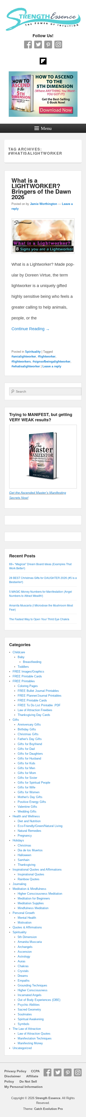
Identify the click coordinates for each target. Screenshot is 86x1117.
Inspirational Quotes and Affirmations (37, 869)
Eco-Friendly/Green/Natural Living (40, 826)
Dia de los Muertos (30, 850)
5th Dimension (27, 937)
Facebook (28, 44)
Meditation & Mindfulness (29, 889)
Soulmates (25, 1014)
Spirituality (33, 351)
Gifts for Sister (27, 777)
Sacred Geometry (29, 1009)
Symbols (23, 1024)
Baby (21, 657)
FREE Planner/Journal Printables (39, 695)
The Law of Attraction (27, 1028)
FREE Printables (24, 681)
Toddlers (23, 666)
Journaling (19, 884)
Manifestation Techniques (35, 1038)
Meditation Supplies (31, 903)
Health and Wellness (26, 816)
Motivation (24, 922)
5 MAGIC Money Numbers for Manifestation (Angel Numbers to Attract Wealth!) (40, 593)
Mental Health (27, 917)
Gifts (16, 719)
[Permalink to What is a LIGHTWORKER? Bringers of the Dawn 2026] (43, 256)
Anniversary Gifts (29, 724)
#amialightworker (23, 356)
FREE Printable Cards (27, 676)
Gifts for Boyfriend (30, 744)
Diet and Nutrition (29, 821)
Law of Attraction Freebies (35, 710)
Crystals (23, 971)
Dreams (23, 975)
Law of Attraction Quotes (34, 1033)
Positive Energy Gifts (32, 802)
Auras (21, 961)
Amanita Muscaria (30, 942)
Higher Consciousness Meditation (40, 893)
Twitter (38, 44)
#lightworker (46, 356)
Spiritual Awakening (31, 1019)
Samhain (23, 860)
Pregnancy (25, 835)
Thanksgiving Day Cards (34, 715)
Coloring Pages (28, 686)
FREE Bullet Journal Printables (38, 691)
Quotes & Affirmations (27, 927)
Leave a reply (51, 366)
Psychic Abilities (29, 1004)
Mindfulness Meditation (33, 908)
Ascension (25, 951)
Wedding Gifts (27, 811)
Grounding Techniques (32, 985)
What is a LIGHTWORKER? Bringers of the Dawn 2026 (41, 188)
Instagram (58, 44)
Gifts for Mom (27, 773)
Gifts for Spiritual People (34, 782)
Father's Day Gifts (30, 739)
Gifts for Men (26, 768)
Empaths (24, 980)
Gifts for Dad (26, 749)
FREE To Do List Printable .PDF (39, 705)
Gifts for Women (28, 792)
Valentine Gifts (27, 806)
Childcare (19, 652)
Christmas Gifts (28, 734)
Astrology (24, 956)
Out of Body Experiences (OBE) (39, 1000)
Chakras (23, 966)
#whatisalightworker (25, 366)
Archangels (25, 947)
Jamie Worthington (43, 204)
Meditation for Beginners (34, 898)
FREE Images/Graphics (28, 671)
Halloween (24, 855)
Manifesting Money (30, 1043)
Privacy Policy (15, 1071)
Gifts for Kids (26, 763)
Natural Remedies (29, 830)
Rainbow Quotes (28, 879)
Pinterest (48, 44)
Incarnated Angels (30, 995)
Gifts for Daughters (30, 753)
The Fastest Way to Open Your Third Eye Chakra (39, 619)
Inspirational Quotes (31, 874)
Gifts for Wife (26, 787)
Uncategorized (22, 1048)
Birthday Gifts (27, 729)
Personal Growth (24, 913)
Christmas (24, 845)
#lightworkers (21, 361)
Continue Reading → (30, 329)
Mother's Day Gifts (30, 797)
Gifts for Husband (29, 758)
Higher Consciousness (32, 990)
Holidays (18, 840)
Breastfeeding (32, 662)
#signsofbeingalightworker (51, 361)
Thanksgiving (26, 864)
